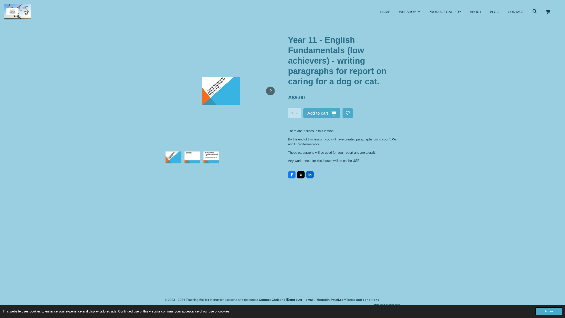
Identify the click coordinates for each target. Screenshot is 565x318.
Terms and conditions (362, 299)
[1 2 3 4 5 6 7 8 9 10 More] (294, 113)
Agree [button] (549, 311)
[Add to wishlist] (348, 113)
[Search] (535, 11)
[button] (173, 157)
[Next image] (270, 91)
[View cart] (548, 12)
